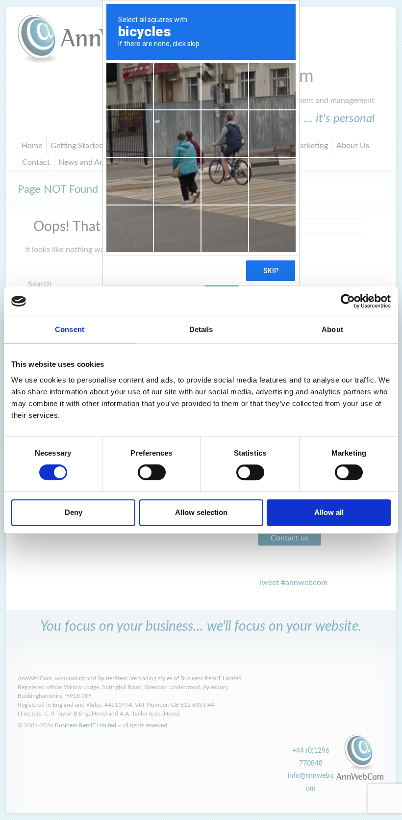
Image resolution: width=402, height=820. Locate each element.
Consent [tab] (69, 329)
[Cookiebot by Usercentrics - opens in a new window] (348, 301)
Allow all (329, 512)
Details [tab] (201, 329)
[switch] (152, 472)
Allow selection (201, 512)
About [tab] (332, 329)
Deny (73, 512)
